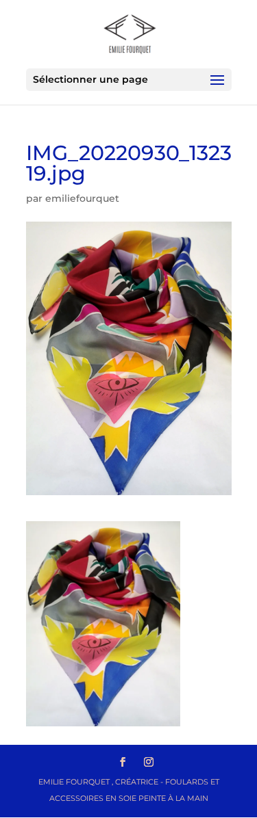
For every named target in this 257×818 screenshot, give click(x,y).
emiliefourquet (82, 198)
